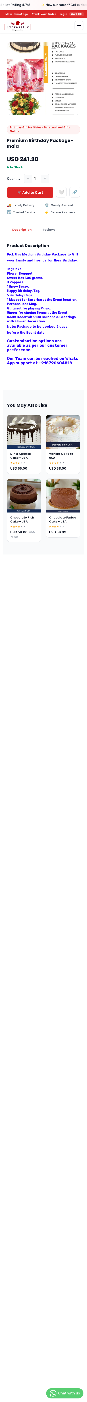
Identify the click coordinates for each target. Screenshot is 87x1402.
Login (63, 14)
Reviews (49, 229)
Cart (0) (77, 14)
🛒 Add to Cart (30, 192)
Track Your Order (44, 14)
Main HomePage (16, 14)
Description (22, 229)
